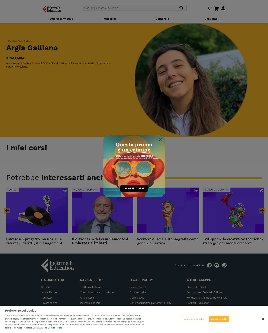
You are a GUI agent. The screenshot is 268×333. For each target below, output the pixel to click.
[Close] (160, 139)
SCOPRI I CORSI (134, 188)
